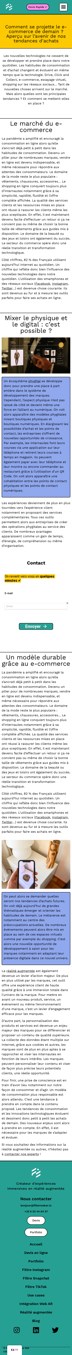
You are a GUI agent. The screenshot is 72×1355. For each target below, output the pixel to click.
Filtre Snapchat (36, 1278)
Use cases (35, 1295)
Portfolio (36, 1261)
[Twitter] (55, 1330)
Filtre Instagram (36, 1270)
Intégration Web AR (35, 1304)
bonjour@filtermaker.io (36, 1205)
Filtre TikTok (36, 1287)
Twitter (7, 288)
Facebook (42, 284)
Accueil (36, 1244)
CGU (5, 1351)
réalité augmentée (20, 971)
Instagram (60, 284)
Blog (36, 1321)
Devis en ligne (36, 1253)
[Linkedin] (36, 1330)
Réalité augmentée (36, 1312)
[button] (63, 7)
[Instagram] (16, 1330)
